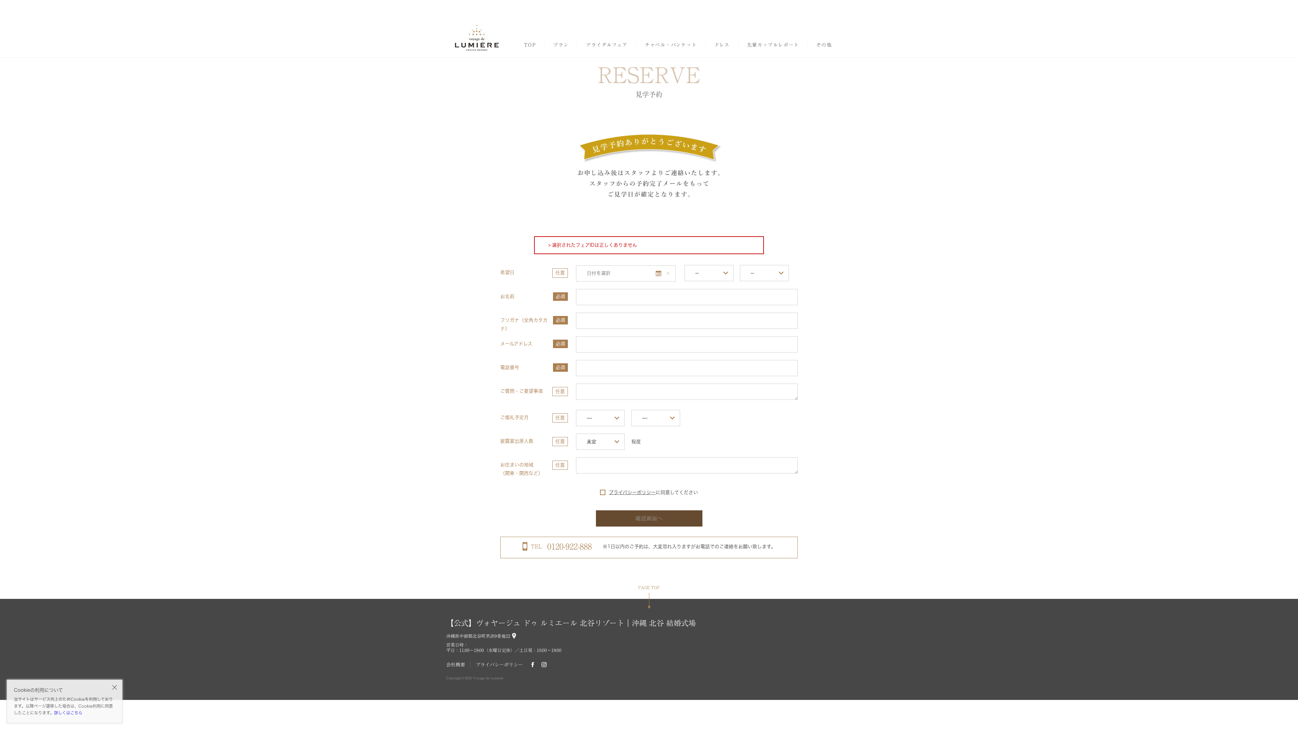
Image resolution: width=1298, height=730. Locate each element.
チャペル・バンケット (671, 45)
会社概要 (455, 664)
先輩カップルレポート (773, 45)
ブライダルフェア (606, 45)
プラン (561, 45)
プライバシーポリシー (632, 492)
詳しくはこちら (68, 713)
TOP (530, 45)
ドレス (722, 45)
